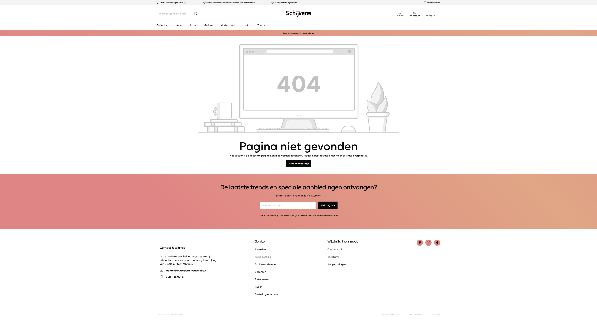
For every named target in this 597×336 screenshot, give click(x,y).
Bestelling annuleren (267, 294)
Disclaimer (436, 314)
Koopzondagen (336, 264)
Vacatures (333, 256)
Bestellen (260, 249)
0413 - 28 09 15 (175, 276)
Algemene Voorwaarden (327, 215)
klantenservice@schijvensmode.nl (186, 270)
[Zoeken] (195, 13)
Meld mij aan (328, 205)
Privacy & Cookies (415, 314)
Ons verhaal (334, 249)
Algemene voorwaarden (390, 314)
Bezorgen (260, 271)
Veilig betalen (263, 256)
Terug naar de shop (298, 163)
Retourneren (262, 279)
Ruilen (258, 286)
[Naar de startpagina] (298, 13)
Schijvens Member (266, 264)
